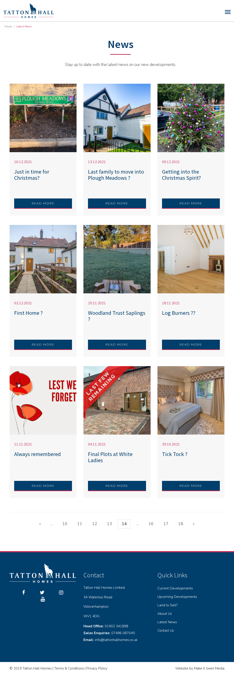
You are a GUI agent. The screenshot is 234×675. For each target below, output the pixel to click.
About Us (164, 613)
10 (64, 523)
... (52, 523)
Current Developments (175, 588)
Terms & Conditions (69, 668)
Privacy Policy (96, 668)
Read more (43, 203)
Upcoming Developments (177, 596)
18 (180, 523)
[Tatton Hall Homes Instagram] (61, 592)
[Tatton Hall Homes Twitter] (42, 592)
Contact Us (165, 630)
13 (109, 523)
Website (181, 668)
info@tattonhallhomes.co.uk (116, 640)
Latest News (167, 622)
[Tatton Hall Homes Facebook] (23, 592)
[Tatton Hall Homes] (28, 10)
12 (94, 523)
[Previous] (40, 524)
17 (165, 523)
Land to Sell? (167, 605)
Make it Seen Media (209, 668)
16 (151, 523)
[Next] (193, 524)
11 (79, 523)
